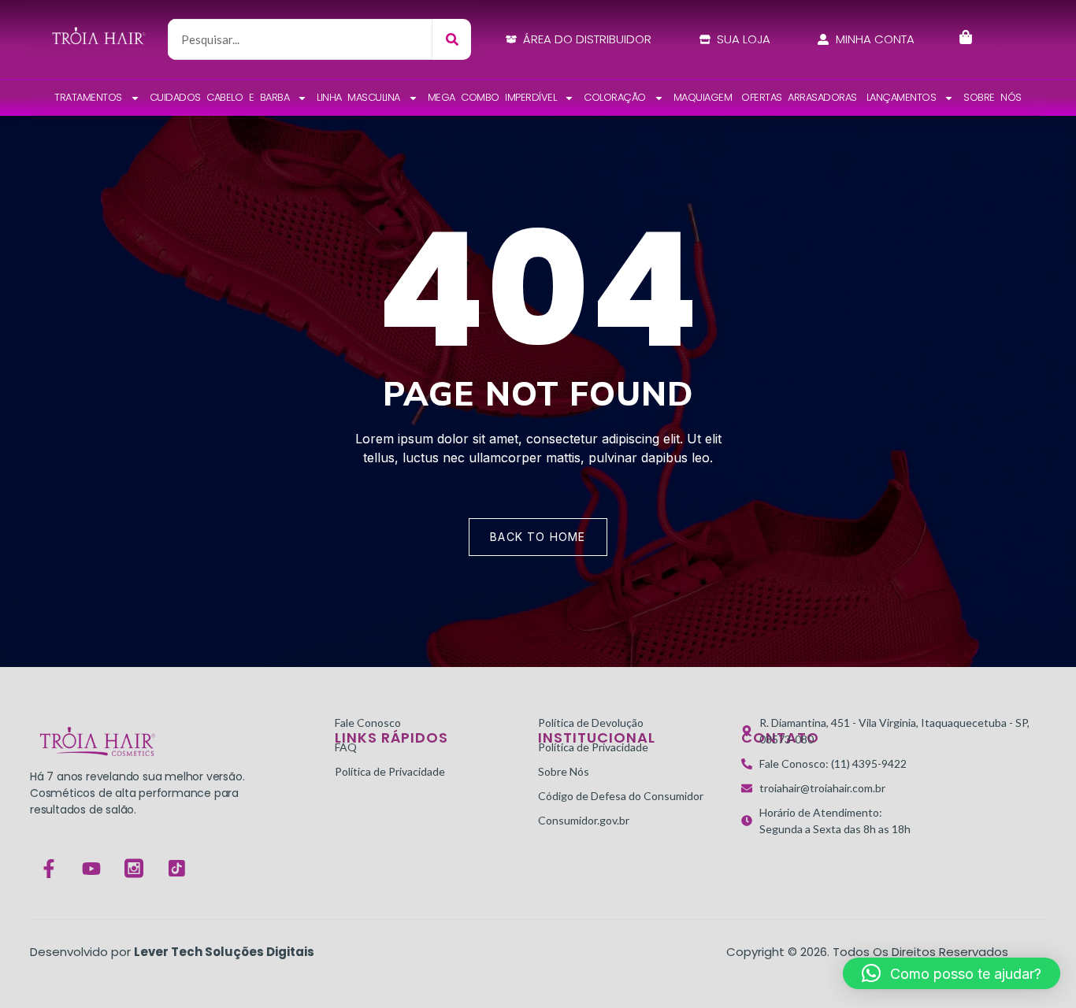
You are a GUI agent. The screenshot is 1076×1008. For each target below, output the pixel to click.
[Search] (451, 39)
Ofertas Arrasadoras (799, 97)
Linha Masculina (358, 97)
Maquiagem (703, 97)
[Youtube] (91, 869)
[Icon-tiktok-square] (176, 869)
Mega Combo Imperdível (492, 97)
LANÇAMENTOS (901, 97)
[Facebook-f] (49, 869)
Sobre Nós (992, 97)
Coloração (615, 97)
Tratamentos (88, 97)
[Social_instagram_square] (134, 869)
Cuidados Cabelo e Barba (220, 97)
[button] (951, 973)
